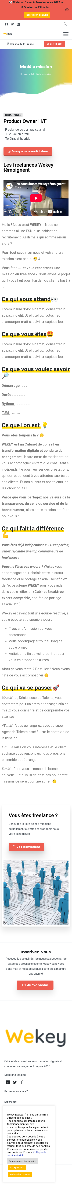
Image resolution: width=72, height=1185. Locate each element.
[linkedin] (18, 24)
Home (24, 74)
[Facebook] (6, 24)
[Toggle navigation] (65, 34)
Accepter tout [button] (17, 1167)
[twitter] (12, 24)
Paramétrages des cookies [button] (22, 1161)
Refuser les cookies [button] (20, 1174)
